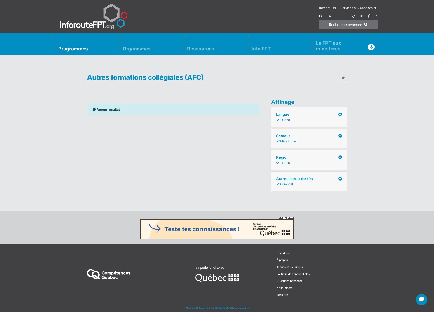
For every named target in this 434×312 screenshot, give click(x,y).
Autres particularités (294, 181)
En (329, 16)
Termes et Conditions (290, 267)
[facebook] (369, 16)
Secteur (286, 138)
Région (283, 159)
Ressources (200, 49)
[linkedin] (376, 16)
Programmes (73, 49)
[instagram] (361, 16)
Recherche (345, 24)
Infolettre (282, 294)
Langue (283, 117)
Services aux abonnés (356, 8)
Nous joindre (284, 287)
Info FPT (261, 49)
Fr (320, 16)
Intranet (325, 8)
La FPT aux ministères (328, 46)
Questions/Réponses (289, 280)
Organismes (137, 49)
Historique (283, 253)
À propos (282, 260)
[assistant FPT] (421, 299)
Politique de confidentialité (293, 274)
